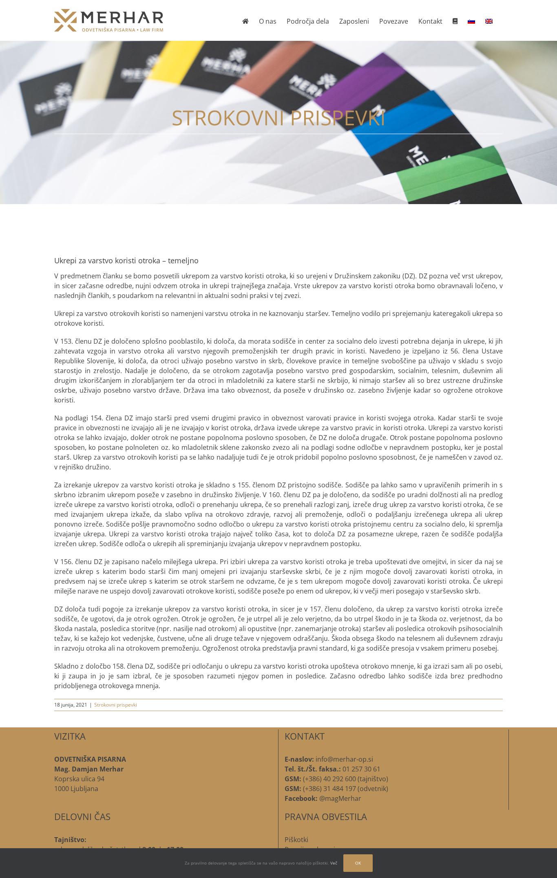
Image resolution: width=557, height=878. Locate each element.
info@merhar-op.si (344, 759)
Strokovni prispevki (115, 704)
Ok (358, 863)
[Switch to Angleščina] (489, 20)
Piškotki (296, 839)
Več (333, 863)
